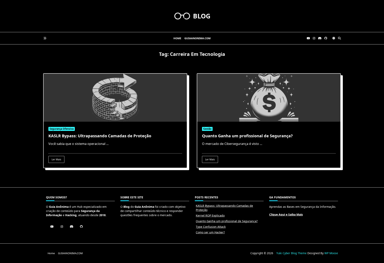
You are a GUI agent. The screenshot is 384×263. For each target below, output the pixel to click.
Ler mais (56, 159)
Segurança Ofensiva (62, 128)
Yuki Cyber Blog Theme (291, 253)
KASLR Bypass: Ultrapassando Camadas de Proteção (99, 136)
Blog (201, 16)
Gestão (207, 128)
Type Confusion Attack (211, 227)
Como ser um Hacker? (210, 232)
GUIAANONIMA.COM (197, 38)
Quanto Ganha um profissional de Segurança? (247, 136)
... (107, 144)
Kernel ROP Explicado (210, 215)
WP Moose (331, 253)
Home (177, 38)
